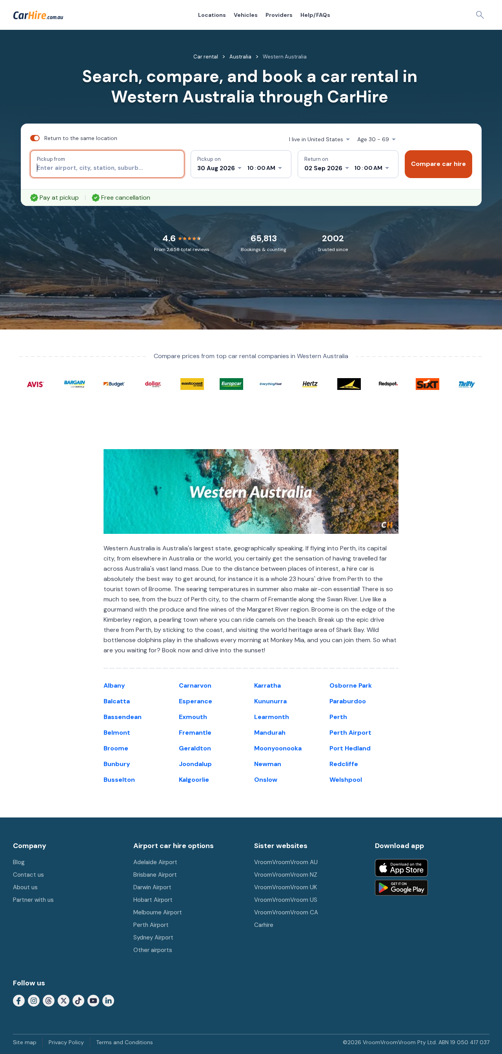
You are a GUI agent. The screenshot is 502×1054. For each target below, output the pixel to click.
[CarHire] (38, 15)
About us (25, 887)
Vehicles (246, 14)
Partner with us (33, 900)
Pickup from (51, 159)
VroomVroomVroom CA (286, 912)
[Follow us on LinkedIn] (108, 1000)
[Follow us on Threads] (49, 1000)
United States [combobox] (316, 139)
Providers (279, 14)
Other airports (152, 950)
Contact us (28, 875)
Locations (212, 14)
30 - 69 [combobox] (373, 139)
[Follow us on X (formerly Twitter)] (63, 1000)
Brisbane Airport (155, 875)
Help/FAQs (315, 14)
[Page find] (480, 15)
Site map (24, 1042)
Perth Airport (151, 925)
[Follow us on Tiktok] (78, 1000)
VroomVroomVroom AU (286, 862)
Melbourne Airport (157, 912)
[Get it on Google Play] (401, 888)
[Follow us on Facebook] (19, 1000)
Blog (19, 862)
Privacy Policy (66, 1042)
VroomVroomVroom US (285, 900)
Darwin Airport (152, 887)
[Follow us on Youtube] (93, 1000)
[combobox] (107, 168)
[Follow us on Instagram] (34, 1000)
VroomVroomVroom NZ (285, 875)
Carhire (263, 925)
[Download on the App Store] (401, 868)
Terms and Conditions (124, 1042)
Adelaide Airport (155, 862)
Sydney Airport (153, 937)
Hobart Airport (153, 900)
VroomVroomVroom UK (285, 887)
